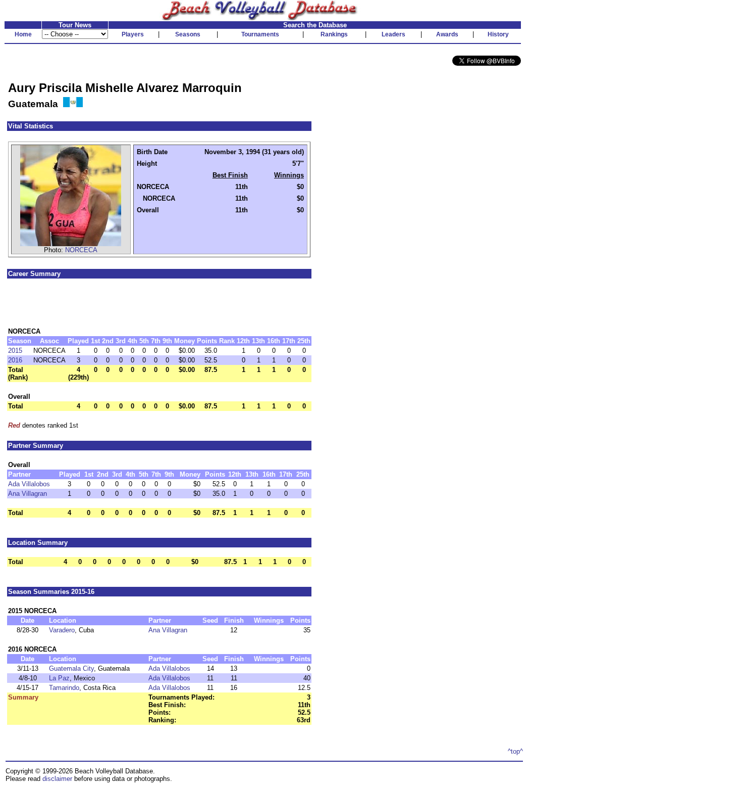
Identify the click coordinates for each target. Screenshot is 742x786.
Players (133, 34)
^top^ (515, 751)
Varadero (62, 630)
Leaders (393, 34)
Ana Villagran (27, 493)
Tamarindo (64, 687)
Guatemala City (71, 668)
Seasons (187, 34)
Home (23, 34)
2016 (15, 360)
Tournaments (260, 34)
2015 (15, 350)
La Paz (59, 678)
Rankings (334, 34)
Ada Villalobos (29, 484)
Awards (447, 34)
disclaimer (57, 778)
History (498, 34)
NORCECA (81, 250)
